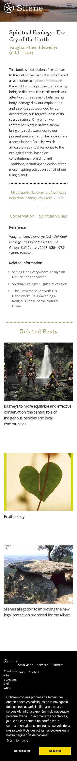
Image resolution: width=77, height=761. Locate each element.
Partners (57, 665)
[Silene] (23, 11)
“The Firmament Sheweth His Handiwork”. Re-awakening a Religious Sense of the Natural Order (35, 298)
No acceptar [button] (22, 750)
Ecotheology (14, 516)
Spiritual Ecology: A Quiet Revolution (39, 284)
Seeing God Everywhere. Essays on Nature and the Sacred (38, 274)
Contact (34, 672)
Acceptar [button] (55, 750)
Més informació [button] (17, 740)
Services (42, 665)
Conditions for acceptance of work (10, 679)
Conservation (22, 216)
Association (25, 665)
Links (21, 672)
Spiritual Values (53, 216)
